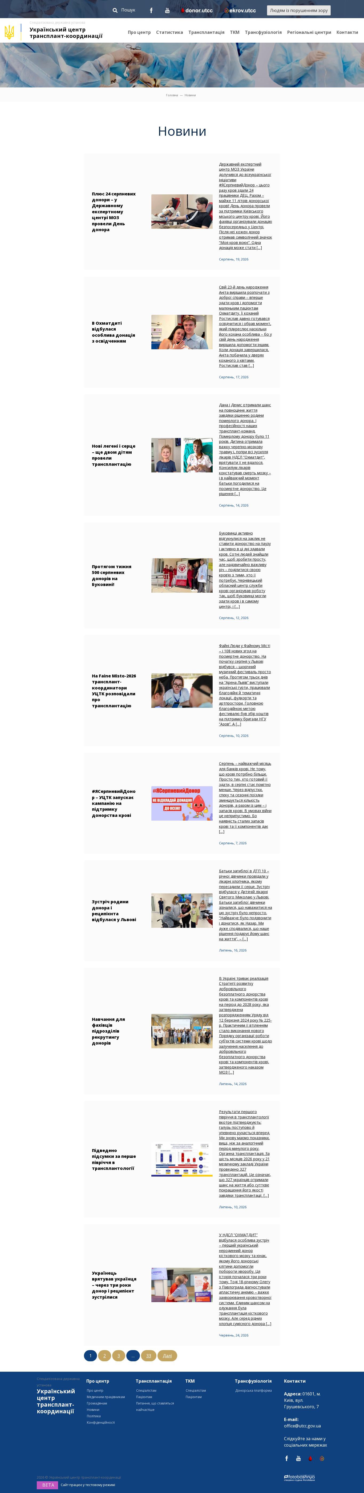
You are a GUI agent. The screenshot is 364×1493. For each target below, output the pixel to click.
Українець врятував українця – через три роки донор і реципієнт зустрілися (114, 1285)
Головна (172, 95)
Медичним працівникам (106, 1397)
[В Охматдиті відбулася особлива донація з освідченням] (181, 332)
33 (148, 1356)
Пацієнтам (144, 1397)
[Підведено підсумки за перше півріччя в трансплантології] (181, 1159)
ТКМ (235, 32)
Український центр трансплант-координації (66, 32)
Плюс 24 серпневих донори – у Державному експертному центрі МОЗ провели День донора (114, 211)
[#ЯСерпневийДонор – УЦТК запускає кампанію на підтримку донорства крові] (181, 803)
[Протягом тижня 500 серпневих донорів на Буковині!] (181, 575)
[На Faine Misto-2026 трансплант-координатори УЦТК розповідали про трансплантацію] (181, 690)
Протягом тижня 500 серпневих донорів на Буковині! (111, 575)
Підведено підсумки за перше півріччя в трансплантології (114, 1159)
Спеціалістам (146, 1390)
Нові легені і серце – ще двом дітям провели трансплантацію (113, 455)
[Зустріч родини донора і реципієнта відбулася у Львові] (181, 910)
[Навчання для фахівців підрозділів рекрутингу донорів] (181, 1031)
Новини (93, 1409)
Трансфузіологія (263, 32)
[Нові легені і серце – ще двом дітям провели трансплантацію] (181, 454)
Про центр (139, 32)
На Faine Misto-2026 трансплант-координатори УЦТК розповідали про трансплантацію (114, 691)
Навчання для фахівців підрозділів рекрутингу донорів (108, 1031)
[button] (124, 11)
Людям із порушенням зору (299, 10)
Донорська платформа (253, 1390)
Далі (167, 1356)
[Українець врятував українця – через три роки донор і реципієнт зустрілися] (181, 1284)
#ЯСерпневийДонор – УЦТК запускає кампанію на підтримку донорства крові (114, 803)
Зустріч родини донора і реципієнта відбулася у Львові (114, 910)
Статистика (169, 32)
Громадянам (97, 1403)
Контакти (347, 32)
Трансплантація (206, 32)
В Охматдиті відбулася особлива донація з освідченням (113, 332)
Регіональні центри (309, 32)
